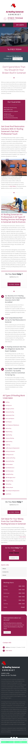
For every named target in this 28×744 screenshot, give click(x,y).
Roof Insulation (9, 464)
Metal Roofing (9, 431)
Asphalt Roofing (9, 474)
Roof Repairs (9, 421)
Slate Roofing (9, 435)
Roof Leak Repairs (10, 418)
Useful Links (5, 673)
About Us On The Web (8, 675)
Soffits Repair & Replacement (12, 448)
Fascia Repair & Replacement (12, 490)
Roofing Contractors (10, 451)
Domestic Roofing (10, 412)
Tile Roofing (8, 484)
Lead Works (8, 494)
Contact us (7, 632)
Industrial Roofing (10, 461)
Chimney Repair (9, 487)
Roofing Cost (9, 405)
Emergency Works (10, 408)
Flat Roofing (8, 428)
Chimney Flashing (10, 438)
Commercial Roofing (10, 458)
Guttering (8, 444)
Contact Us (14, 558)
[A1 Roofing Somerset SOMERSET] (14, 5)
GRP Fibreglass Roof (10, 477)
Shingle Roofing (9, 481)
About (4, 568)
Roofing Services (10, 454)
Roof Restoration (10, 471)
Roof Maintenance (10, 467)
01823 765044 (15, 18)
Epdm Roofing (9, 441)
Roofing (7, 402)
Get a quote (20, 25)
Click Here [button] (25, 739)
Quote (4, 575)
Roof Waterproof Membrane (12, 425)
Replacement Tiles (10, 415)
